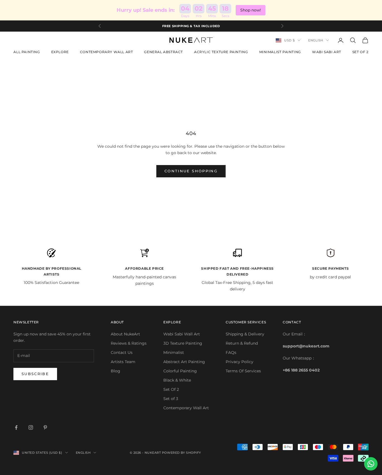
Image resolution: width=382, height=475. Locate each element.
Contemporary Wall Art (186, 407)
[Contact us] (371, 464)
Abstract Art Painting (184, 361)
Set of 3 (170, 398)
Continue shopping (191, 171)
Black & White (177, 380)
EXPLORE (60, 52)
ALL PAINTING (26, 52)
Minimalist (173, 352)
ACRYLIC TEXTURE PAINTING (221, 52)
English (315, 40)
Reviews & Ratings (129, 343)
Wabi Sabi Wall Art (181, 334)
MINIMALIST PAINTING (280, 52)
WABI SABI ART (326, 52)
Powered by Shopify (181, 453)
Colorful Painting (180, 370)
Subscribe (35, 373)
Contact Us (122, 352)
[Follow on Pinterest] (45, 427)
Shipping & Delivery (245, 334)
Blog (115, 370)
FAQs (231, 352)
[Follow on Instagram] (31, 427)
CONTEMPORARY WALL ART (106, 52)
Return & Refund (242, 343)
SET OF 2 (360, 52)
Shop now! (250, 10)
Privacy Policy (239, 361)
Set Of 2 (171, 389)
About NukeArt (125, 334)
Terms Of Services (243, 370)
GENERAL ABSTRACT (163, 52)
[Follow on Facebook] (16, 427)
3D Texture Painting (182, 343)
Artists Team (123, 361)
